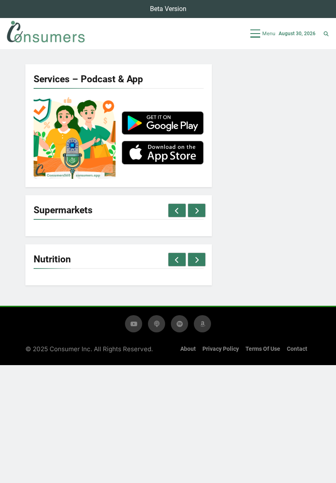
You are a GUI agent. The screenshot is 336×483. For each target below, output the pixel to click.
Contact (297, 348)
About (188, 348)
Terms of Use (262, 348)
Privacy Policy (220, 348)
